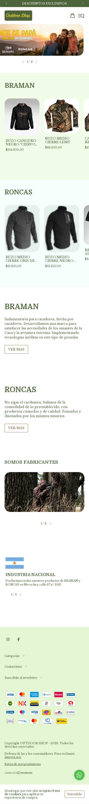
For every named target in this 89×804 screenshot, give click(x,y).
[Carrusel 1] (44, 40)
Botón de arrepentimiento (23, 764)
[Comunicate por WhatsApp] (79, 775)
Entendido (74, 794)
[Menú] (81, 16)
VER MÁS (16, 349)
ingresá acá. (13, 757)
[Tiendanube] (19, 773)
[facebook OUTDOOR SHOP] (18, 639)
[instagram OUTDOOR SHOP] (8, 639)
